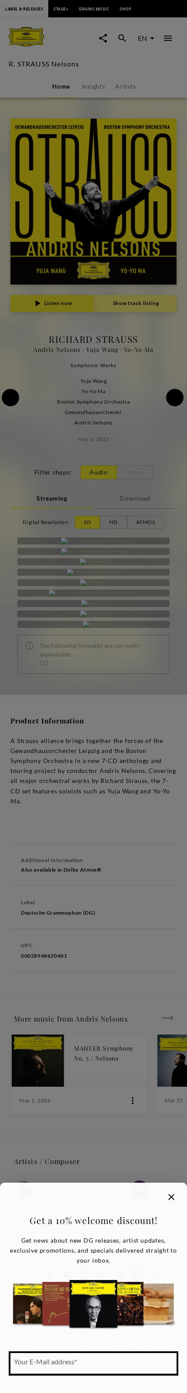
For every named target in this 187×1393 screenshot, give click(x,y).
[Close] (171, 1197)
